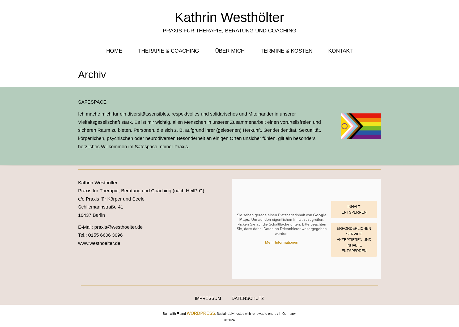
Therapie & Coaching (168, 50)
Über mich (230, 50)
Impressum (208, 298)
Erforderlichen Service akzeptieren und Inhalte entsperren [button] (354, 239)
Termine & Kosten (286, 50)
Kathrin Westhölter (229, 17)
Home (114, 50)
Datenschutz (248, 298)
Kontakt (340, 50)
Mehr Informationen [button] (281, 242)
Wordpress (201, 313)
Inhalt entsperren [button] (354, 209)
